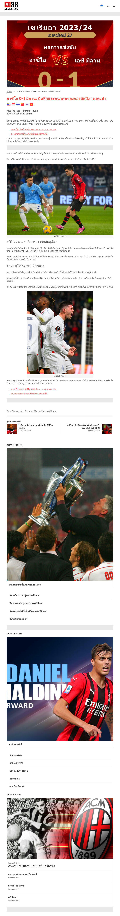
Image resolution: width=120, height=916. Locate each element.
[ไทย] (18, 104)
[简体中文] (22, 104)
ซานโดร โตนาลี (17, 786)
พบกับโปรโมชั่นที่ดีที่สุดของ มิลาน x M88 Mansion (33, 129)
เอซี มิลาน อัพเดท (24, 113)
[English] (9, 104)
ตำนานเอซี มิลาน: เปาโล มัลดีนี (22, 874)
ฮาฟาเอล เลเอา (17, 755)
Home (9, 91)
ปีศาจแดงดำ (17, 411)
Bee (18, 110)
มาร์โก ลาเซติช (17, 763)
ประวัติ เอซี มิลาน (16, 885)
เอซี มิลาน (51, 411)
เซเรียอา (42, 411)
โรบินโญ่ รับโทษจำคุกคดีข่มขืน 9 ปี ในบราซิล (35, 426)
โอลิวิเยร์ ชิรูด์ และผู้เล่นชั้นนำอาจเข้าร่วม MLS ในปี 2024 (83, 426)
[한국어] (27, 104)
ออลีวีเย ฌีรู (15, 778)
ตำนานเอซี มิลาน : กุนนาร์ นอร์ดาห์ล (32, 866)
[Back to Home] (11, 6)
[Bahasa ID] (13, 104)
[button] (102, 6)
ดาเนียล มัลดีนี (15, 744)
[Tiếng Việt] (31, 104)
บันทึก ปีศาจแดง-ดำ (19, 619)
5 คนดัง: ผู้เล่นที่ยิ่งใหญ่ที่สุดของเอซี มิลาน (28, 611)
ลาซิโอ (34, 411)
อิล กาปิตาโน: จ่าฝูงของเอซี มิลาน (25, 595)
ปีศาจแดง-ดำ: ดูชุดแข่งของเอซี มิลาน (27, 603)
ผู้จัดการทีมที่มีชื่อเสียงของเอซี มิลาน (25, 584)
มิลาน (27, 411)
